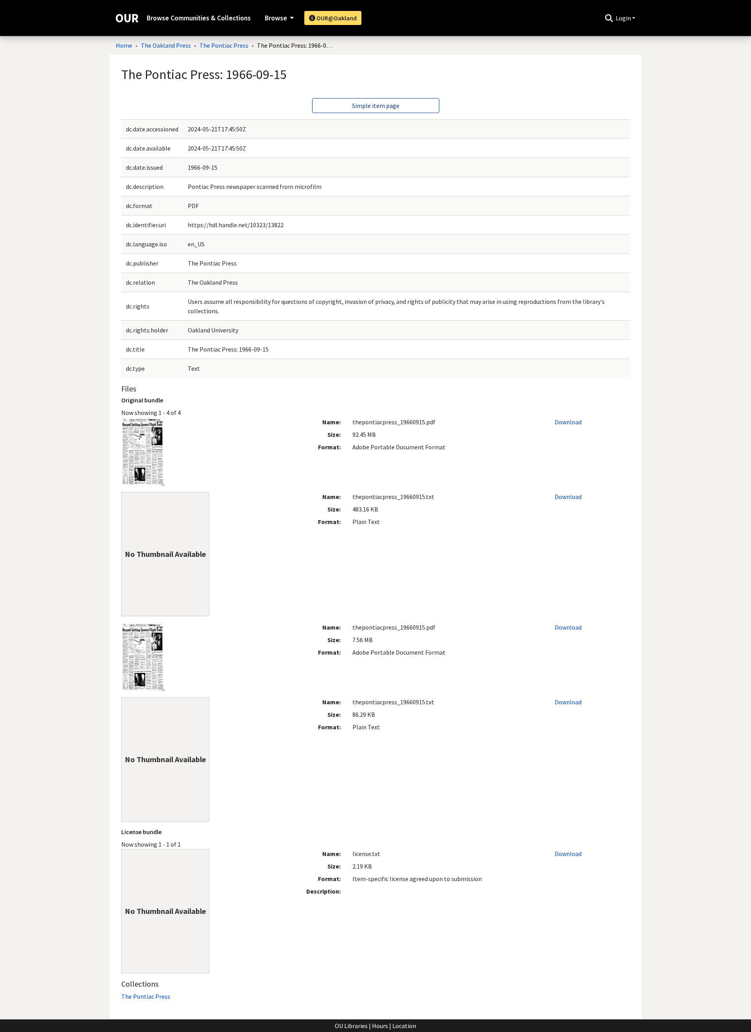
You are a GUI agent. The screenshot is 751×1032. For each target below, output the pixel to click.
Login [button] (624, 18)
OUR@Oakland (336, 18)
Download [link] (568, 422)
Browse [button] (276, 18)
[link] (145, 996)
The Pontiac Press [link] (223, 45)
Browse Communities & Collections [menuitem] (199, 18)
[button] (609, 18)
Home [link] (124, 45)
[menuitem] (278, 18)
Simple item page (375, 105)
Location (404, 1026)
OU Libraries (351, 1026)
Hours (380, 1026)
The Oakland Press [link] (166, 45)
